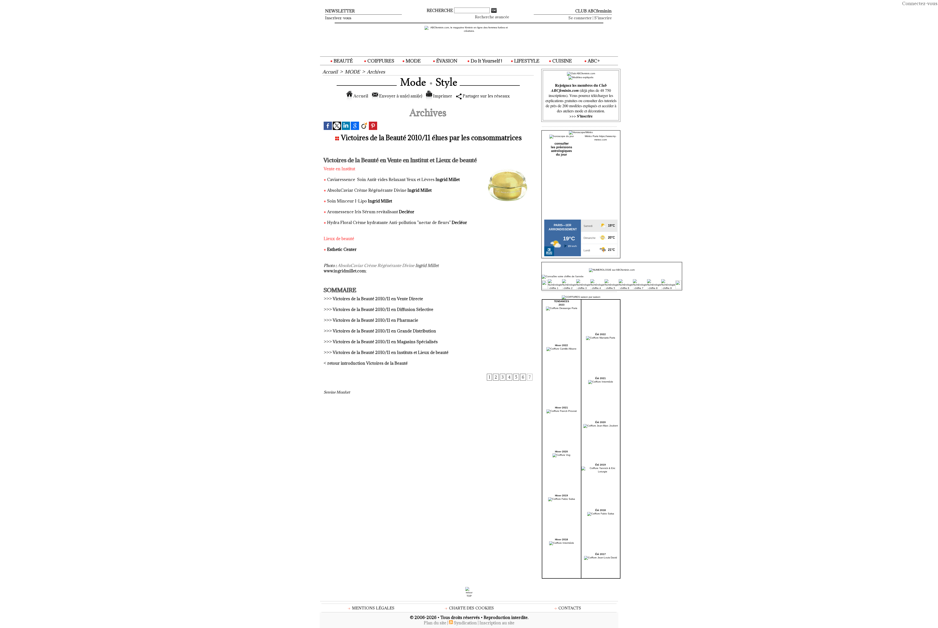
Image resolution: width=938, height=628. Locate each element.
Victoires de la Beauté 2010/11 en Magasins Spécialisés (385, 341)
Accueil (330, 72)
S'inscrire (603, 17)
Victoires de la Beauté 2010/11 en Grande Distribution (384, 331)
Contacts (569, 608)
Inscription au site (497, 623)
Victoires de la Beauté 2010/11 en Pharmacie (375, 320)
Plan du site (435, 623)
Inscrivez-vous (338, 17)
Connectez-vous (920, 3)
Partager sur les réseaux (486, 96)
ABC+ (593, 61)
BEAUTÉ (343, 61)
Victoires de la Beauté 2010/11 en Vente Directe (378, 298)
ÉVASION (446, 61)
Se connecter (580, 17)
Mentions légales (372, 608)
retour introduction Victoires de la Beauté (367, 363)
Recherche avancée (492, 16)
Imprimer (442, 96)
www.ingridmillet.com (345, 271)
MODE (413, 61)
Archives (376, 72)
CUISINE (561, 61)
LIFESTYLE (526, 61)
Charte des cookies (471, 608)
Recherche (440, 10)
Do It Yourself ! (486, 61)
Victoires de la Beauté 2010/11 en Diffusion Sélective (383, 309)
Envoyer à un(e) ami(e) (400, 96)
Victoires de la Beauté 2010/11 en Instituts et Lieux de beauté (390, 352)
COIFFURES (380, 61)
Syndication (465, 623)
